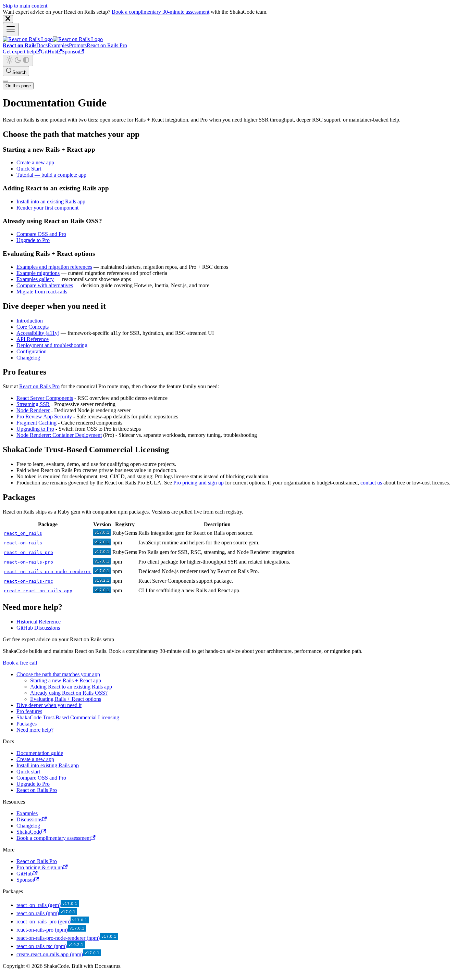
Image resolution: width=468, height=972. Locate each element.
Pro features (29, 711)
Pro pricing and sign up (198, 482)
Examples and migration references (54, 267)
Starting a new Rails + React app (65, 680)
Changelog (28, 358)
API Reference (32, 339)
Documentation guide (39, 753)
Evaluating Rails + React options (65, 699)
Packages (26, 724)
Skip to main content (25, 6)
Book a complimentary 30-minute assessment (160, 12)
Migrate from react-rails (41, 291)
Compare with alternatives (44, 285)
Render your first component (47, 208)
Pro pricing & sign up (39, 867)
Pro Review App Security (44, 416)
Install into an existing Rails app (50, 201)
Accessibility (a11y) (37, 333)
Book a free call (20, 663)
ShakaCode (28, 832)
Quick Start (28, 169)
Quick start (28, 771)
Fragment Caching (36, 423)
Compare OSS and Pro (41, 234)
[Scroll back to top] (5, 81)
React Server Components (44, 398)
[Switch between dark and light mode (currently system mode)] (18, 60)
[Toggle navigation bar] (11, 29)
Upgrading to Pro (35, 429)
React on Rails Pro (107, 45)
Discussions (29, 819)
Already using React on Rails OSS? (69, 693)
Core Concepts (32, 327)
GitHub (49, 51)
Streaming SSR (33, 404)
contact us (371, 482)
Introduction (29, 321)
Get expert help (19, 51)
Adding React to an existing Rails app (71, 687)
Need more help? (34, 730)
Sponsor (70, 51)
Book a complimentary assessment (53, 838)
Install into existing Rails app (47, 765)
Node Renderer (33, 410)
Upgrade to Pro (33, 240)
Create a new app (35, 162)
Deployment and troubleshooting (51, 345)
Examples (58, 45)
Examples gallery (35, 279)
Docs (42, 45)
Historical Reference (38, 621)
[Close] (8, 19)
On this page (18, 85)
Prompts (78, 45)
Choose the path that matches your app (58, 674)
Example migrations (38, 273)
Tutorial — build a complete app (51, 175)
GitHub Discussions (38, 628)
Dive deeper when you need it (49, 705)
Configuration (31, 351)
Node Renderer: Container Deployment (59, 435)
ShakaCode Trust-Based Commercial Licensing (67, 717)
